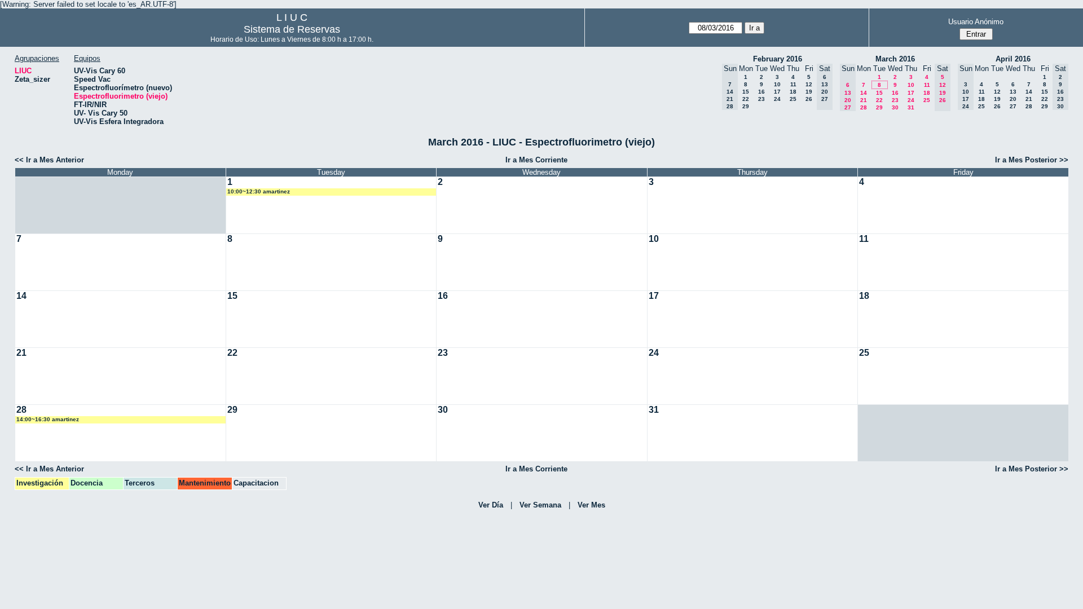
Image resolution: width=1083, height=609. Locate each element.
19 (808, 92)
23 (761, 99)
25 (793, 99)
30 (895, 107)
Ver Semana (540, 505)
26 (808, 99)
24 (777, 99)
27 (1013, 106)
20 (1013, 99)
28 (863, 107)
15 (745, 92)
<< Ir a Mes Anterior (49, 160)
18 (793, 92)
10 (777, 84)
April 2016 (1013, 59)
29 (745, 106)
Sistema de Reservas (292, 29)
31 (911, 107)
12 (808, 84)
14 (863, 93)
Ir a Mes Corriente (536, 160)
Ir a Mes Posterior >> (1031, 160)
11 (793, 84)
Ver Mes (591, 505)
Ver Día (490, 505)
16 (761, 92)
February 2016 (777, 59)
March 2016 (895, 59)
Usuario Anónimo (975, 21)
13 (1013, 92)
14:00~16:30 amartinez (47, 419)
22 (745, 99)
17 (777, 92)
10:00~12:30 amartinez (258, 191)
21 (863, 100)
